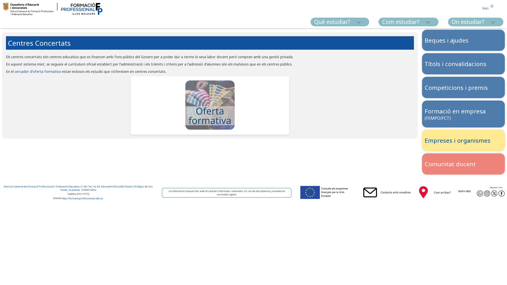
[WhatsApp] (480, 193)
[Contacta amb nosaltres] (388, 199)
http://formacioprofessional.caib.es (82, 198)
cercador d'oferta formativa (38, 71)
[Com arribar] (435, 199)
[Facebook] (487, 193)
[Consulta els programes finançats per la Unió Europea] (328, 199)
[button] (488, 6)
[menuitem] (340, 22)
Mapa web (464, 191)
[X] (494, 193)
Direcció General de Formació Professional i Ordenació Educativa (41, 186)
